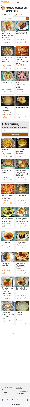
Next (15, 333)
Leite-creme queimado (20, 150)
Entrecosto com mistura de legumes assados (22, 219)
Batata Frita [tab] (20, 15)
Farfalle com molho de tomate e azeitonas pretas (8, 315)
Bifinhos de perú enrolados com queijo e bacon (7, 219)
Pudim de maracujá (19, 313)
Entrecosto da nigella (21, 243)
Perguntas (4, 392)
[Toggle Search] (22, 1)
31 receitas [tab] (8, 15)
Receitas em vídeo (7, 387)
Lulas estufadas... (8, 82)
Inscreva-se (15, 134)
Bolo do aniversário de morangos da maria (21, 85)
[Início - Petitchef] (1, 5)
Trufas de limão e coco (22, 108)
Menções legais (21, 393)
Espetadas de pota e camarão (21, 289)
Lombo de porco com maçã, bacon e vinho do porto (22, 60)
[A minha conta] (18, 1)
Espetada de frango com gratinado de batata (20, 265)
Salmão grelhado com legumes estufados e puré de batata (22, 173)
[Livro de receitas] (13, 1)
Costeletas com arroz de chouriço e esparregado (7, 290)
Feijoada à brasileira (5, 264)
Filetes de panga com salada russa (22, 33)
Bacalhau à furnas (5, 150)
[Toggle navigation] (27, 2)
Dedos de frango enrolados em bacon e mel (7, 197)
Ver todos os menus (7, 389)
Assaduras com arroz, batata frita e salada (7, 59)
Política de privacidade (19, 388)
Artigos (4, 394)
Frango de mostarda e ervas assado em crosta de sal (8, 109)
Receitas (4, 385)
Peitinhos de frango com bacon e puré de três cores (7, 34)
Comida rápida (21, 195)
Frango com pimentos (6, 243)
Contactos (19, 385)
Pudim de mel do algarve (7, 171)
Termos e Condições (22, 391)
